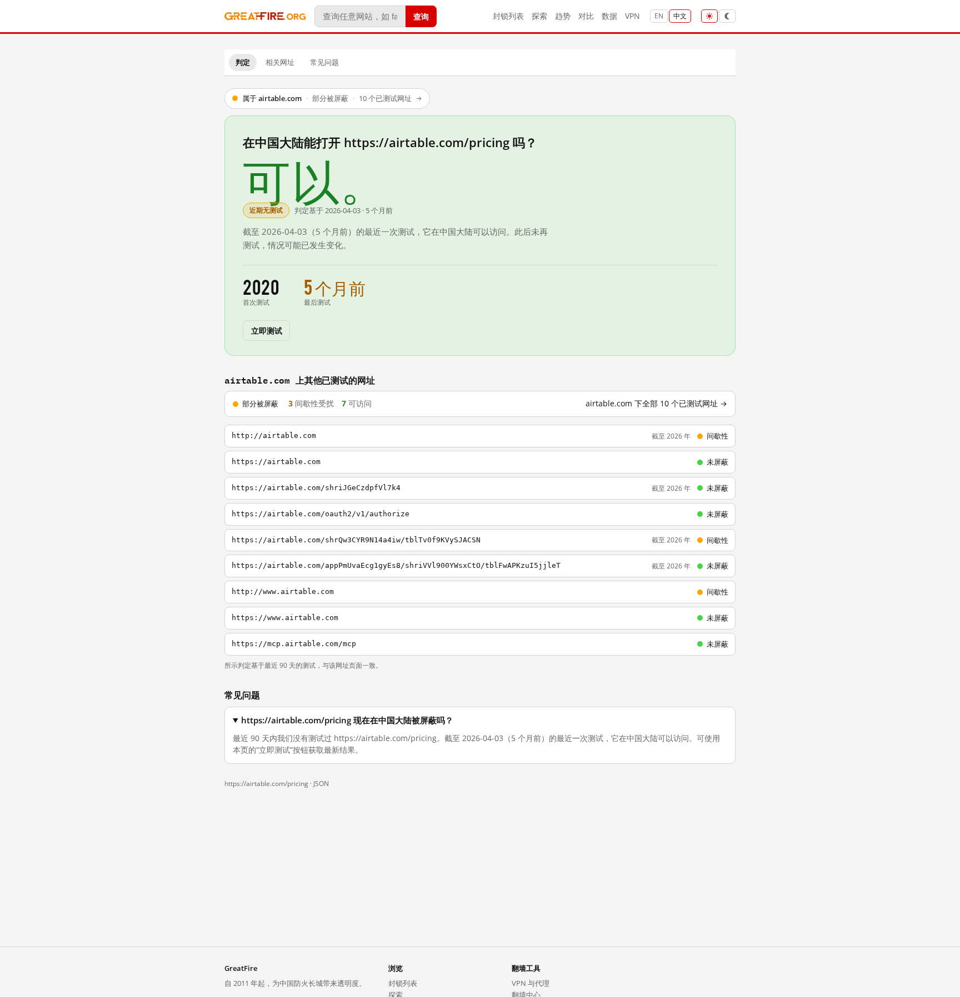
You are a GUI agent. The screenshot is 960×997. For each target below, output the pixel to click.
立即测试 (266, 330)
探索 (539, 16)
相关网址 (280, 62)
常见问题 (324, 62)
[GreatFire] (265, 16)
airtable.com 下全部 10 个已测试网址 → (656, 404)
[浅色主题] (709, 16)
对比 (586, 16)
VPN (632, 16)
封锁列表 (508, 16)
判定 (243, 62)
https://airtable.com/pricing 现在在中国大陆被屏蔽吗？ (347, 720)
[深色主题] (727, 16)
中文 (680, 16)
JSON (321, 783)
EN (658, 16)
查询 (421, 15)
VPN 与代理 (530, 983)
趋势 (563, 16)
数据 (609, 16)
